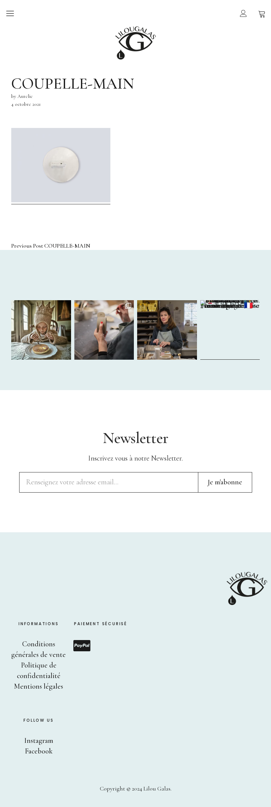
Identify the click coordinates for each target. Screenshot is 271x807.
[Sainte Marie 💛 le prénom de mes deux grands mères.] (230, 330)
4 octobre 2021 (26, 104)
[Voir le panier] (261, 13)
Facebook (39, 751)
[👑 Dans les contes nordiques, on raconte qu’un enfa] (41, 330)
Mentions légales (38, 686)
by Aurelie (22, 96)
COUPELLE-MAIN (50, 246)
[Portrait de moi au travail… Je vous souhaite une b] (167, 330)
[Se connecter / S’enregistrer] (243, 13)
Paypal (82, 645)
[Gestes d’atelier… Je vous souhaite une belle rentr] (104, 330)
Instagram (38, 740)
